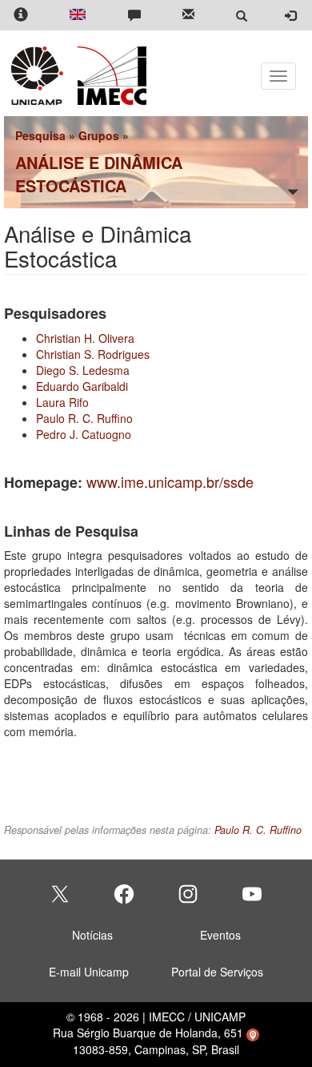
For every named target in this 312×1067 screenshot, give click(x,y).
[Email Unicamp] (188, 15)
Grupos (98, 135)
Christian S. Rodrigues (93, 354)
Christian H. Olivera (85, 338)
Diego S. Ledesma (83, 370)
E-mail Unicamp (89, 972)
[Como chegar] (252, 1033)
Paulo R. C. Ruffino (84, 418)
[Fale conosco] (134, 16)
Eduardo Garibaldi (82, 386)
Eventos (220, 935)
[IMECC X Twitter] (60, 894)
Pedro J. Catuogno (83, 434)
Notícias (92, 935)
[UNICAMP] (40, 75)
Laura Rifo (62, 402)
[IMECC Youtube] (252, 894)
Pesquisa (40, 135)
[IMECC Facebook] (124, 894)
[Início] (109, 75)
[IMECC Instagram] (188, 894)
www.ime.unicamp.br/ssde (170, 481)
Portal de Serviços (217, 972)
